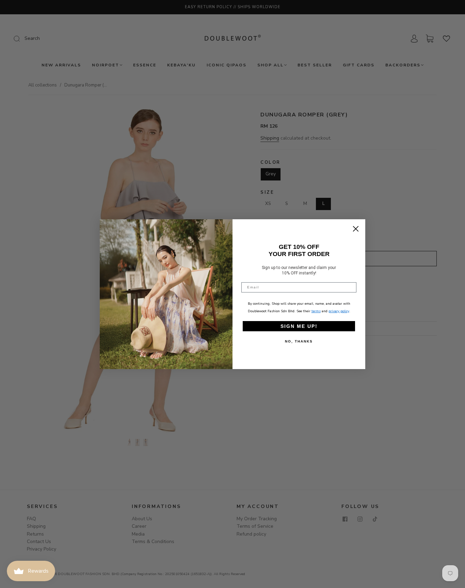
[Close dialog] (356, 229)
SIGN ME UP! (299, 326)
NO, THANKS (299, 341)
